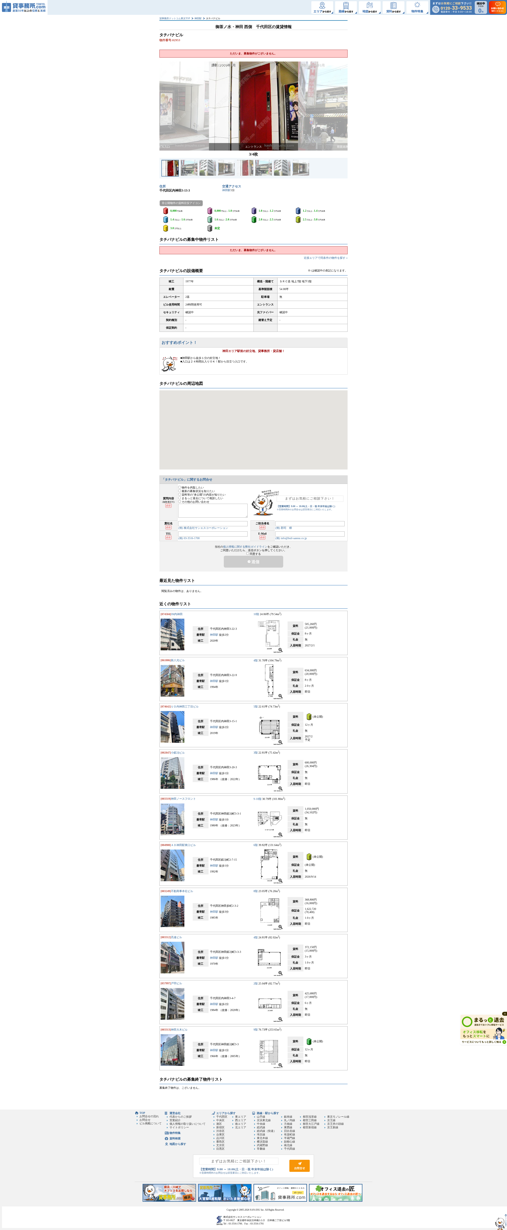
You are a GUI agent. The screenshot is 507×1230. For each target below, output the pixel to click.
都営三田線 (310, 1120)
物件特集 (175, 1132)
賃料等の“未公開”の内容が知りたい (203, 494)
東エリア (240, 1116)
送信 (255, 562)
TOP (142, 1112)
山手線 (261, 1116)
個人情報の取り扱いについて (188, 1123)
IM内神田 (177, 614)
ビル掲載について (150, 1123)
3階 (256, 752)
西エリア (240, 1120)
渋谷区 (220, 1130)
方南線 (288, 1123)
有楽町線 (289, 1134)
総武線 (261, 1127)
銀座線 (288, 1116)
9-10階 (257, 798)
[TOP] (24, 7)
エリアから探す (226, 1113)
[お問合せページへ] (299, 1170)
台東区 (220, 1134)
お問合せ (145, 1119)
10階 (256, 614)
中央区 (220, 1120)
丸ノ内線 (289, 1120)
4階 (256, 660)
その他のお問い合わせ (195, 501)
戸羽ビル (176, 983)
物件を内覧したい (192, 487)
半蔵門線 (289, 1138)
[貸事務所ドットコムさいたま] (225, 1200)
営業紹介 (175, 1120)
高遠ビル (176, 937)
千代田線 (289, 1148)
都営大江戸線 (311, 1123)
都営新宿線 (310, 1127)
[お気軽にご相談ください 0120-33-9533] (452, 7)
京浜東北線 (264, 1120)
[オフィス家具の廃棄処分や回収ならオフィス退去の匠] (335, 1200)
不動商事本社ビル (182, 891)
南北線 (288, 1145)
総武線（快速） (266, 1130)
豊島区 (220, 1141)
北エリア (240, 1127)
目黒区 (220, 1148)
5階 (256, 706)
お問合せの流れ (149, 1116)
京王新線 (332, 1127)
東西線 (288, 1127)
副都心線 (289, 1141)
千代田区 (221, 1116)
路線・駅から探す (268, 1113)
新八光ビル (178, 660)
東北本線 (262, 1138)
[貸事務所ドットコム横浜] (169, 1200)
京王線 (331, 1120)
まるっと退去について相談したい (202, 498)
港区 (219, 1123)
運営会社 (175, 1113)
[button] (164, 106)
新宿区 (220, 1127)
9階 (256, 1029)
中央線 (261, 1123)
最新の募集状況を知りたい (198, 491)
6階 (256, 845)
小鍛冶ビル (178, 752)
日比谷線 (289, 1130)
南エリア (240, 1123)
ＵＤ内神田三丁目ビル (185, 706)
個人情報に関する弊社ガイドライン (245, 546)
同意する (255, 553)
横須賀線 (262, 1141)
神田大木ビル (179, 1029)
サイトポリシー (179, 1127)
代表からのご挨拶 (181, 1116)
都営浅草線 (310, 1116)
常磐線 (261, 1148)
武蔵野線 (262, 1145)
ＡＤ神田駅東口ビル (183, 845)
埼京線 (261, 1134)
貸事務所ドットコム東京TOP (174, 18)
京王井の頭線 (335, 1123)
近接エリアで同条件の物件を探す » (326, 257)
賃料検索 (175, 1138)
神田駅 (198, 18)
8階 (256, 891)
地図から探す (178, 1144)
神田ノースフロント (183, 798)
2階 (256, 983)
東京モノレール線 (338, 1116)
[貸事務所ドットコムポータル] (280, 1200)
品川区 (220, 1138)
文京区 (220, 1145)
